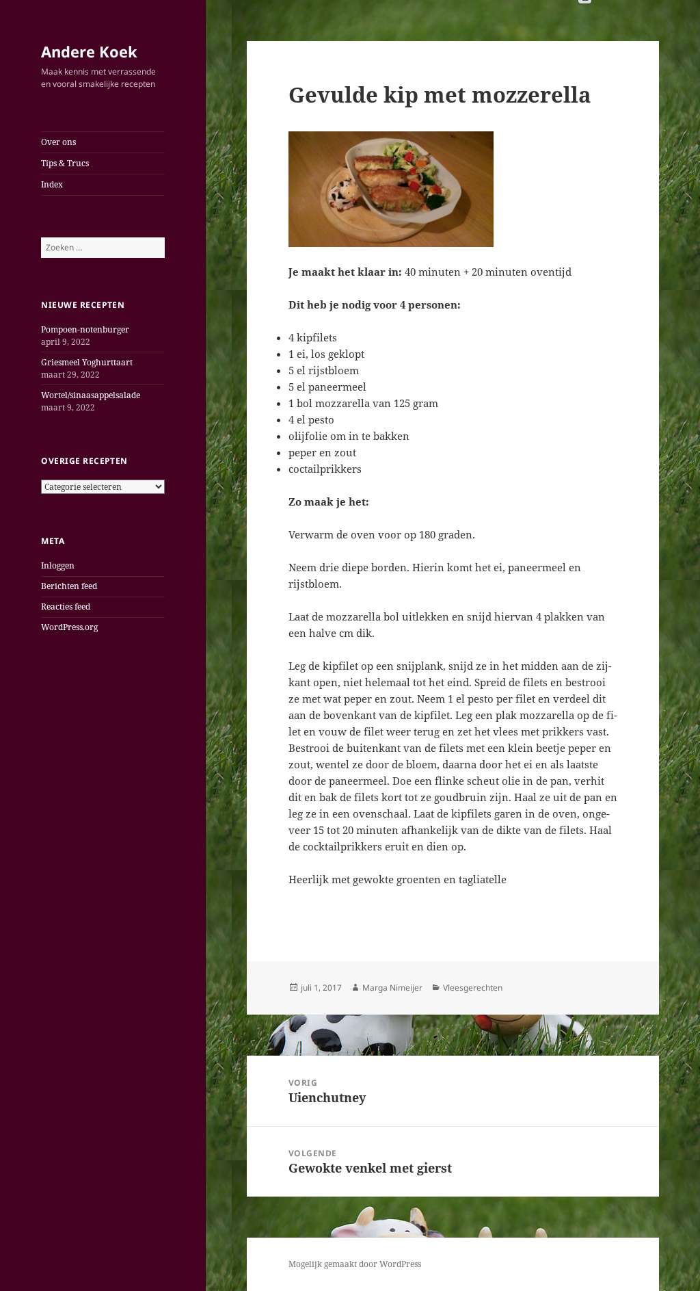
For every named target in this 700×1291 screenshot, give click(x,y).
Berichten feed (69, 586)
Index (52, 184)
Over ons (58, 142)
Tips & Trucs (65, 163)
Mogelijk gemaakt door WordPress (354, 1264)
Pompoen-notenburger (85, 329)
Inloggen (58, 565)
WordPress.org (69, 627)
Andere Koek (89, 51)
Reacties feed (65, 606)
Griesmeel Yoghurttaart (87, 362)
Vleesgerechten (472, 987)
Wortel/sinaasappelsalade (90, 395)
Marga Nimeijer (392, 987)
